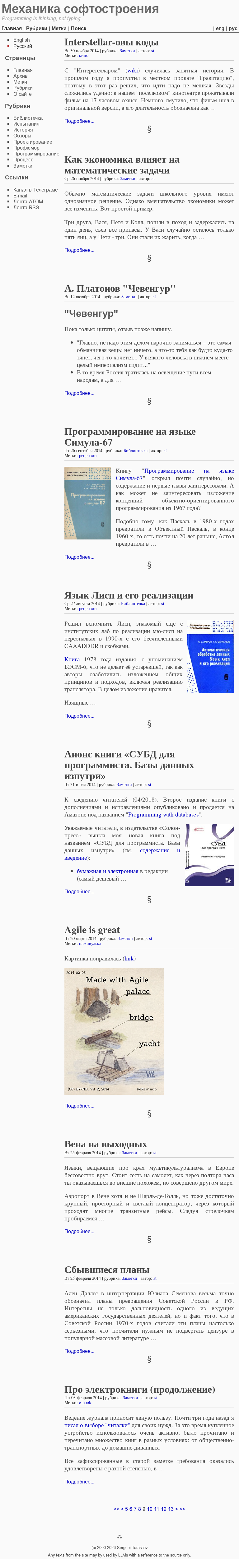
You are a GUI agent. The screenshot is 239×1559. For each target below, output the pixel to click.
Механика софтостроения (80, 9)
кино (83, 55)
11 (156, 1509)
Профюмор (26, 148)
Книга (72, 659)
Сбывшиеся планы (107, 1269)
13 (171, 1509)
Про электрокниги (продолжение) (139, 1388)
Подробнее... (79, 121)
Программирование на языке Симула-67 (130, 436)
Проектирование (32, 142)
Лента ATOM (28, 202)
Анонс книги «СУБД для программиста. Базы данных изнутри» (129, 764)
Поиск (78, 28)
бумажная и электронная (107, 871)
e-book (85, 1402)
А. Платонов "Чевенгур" (120, 287)
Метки (59, 28)
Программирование (36, 154)
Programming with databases (163, 814)
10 (149, 1509)
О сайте (22, 94)
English (21, 40)
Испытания (26, 124)
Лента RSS (26, 207)
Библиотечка (136, 450)
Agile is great (92, 929)
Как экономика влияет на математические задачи (122, 164)
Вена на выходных (105, 1143)
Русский (22, 46)
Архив (20, 76)
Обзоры (22, 136)
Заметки (127, 50)
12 (163, 1509)
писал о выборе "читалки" (97, 1425)
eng (220, 28)
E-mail (20, 196)
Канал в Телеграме (35, 190)
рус (233, 28)
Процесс (23, 160)
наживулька (90, 943)
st (152, 50)
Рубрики (36, 28)
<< (116, 1509)
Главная (12, 28)
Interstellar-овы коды (111, 41)
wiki (132, 70)
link (129, 958)
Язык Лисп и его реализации (128, 594)
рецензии (88, 455)
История (23, 130)
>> (182, 1509)
